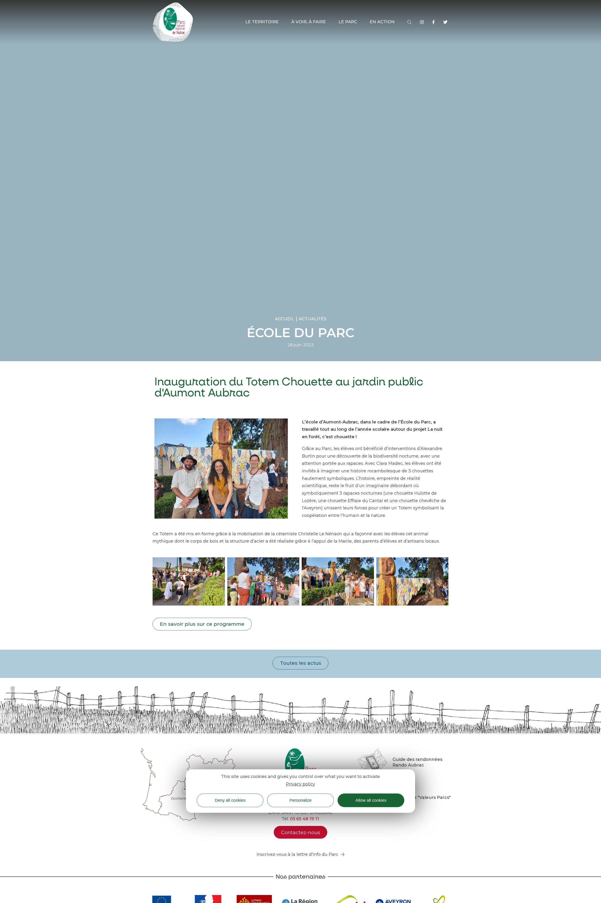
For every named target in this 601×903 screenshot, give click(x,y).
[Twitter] (445, 22)
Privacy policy (300, 783)
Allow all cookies (370, 800)
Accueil (284, 318)
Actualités (312, 318)
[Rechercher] (409, 22)
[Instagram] (422, 22)
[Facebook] (433, 22)
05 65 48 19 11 (304, 818)
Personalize (300, 800)
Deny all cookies (230, 800)
